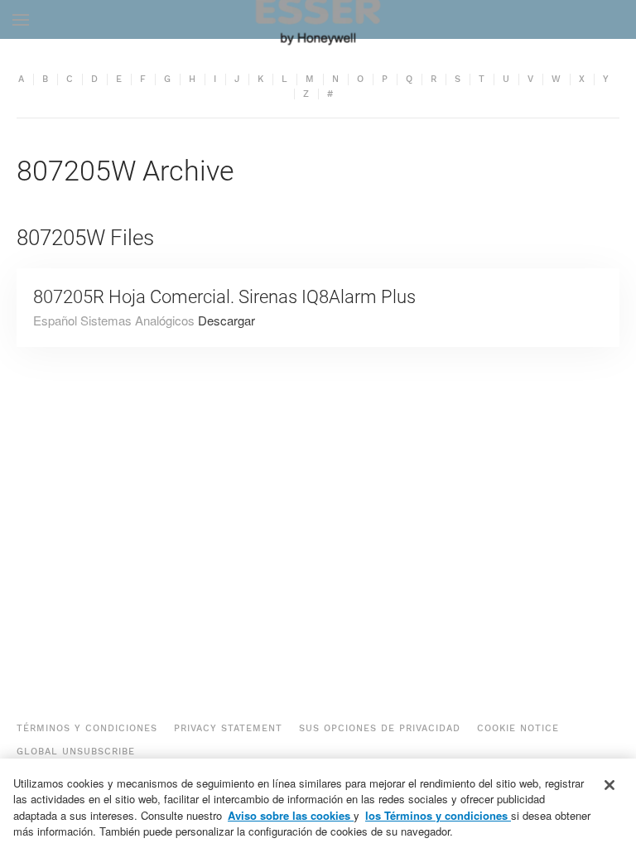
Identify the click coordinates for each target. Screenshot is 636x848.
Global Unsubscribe (76, 751)
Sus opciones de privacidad (379, 728)
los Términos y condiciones (438, 815)
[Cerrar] (609, 785)
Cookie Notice (518, 728)
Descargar (226, 320)
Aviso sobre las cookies (291, 815)
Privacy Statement (228, 728)
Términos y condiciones (87, 728)
